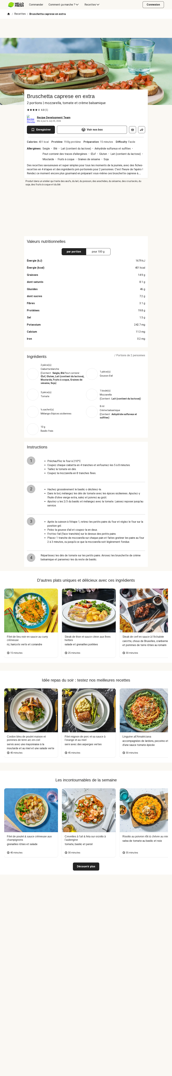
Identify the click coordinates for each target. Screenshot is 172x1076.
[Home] (9, 14)
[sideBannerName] (86, 211)
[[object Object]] (132, 129)
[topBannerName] (86, 28)
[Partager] (141, 129)
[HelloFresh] (16, 4)
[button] (86, 356)
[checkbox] (28, 110)
